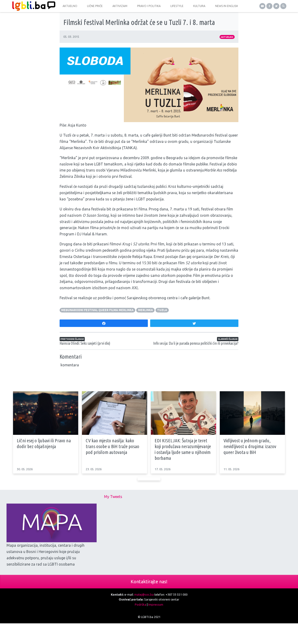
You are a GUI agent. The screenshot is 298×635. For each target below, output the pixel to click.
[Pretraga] (283, 6)
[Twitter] (276, 6)
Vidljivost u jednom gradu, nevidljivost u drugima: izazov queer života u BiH (250, 446)
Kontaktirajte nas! (149, 581)
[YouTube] (262, 6)
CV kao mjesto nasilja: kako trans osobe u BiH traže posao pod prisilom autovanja (112, 446)
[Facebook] (269, 6)
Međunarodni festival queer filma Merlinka (97, 310)
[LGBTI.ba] (32, 6)
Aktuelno (227, 37)
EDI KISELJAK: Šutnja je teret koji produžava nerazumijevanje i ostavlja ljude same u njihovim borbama (183, 449)
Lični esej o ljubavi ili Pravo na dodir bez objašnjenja (44, 443)
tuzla (162, 310)
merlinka (145, 310)
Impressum (155, 604)
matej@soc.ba (144, 594)
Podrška (140, 604)
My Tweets (113, 496)
